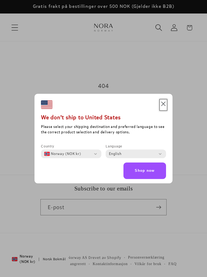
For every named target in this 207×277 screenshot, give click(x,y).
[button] (163, 105)
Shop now (144, 171)
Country (47, 146)
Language (114, 146)
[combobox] (62, 154)
